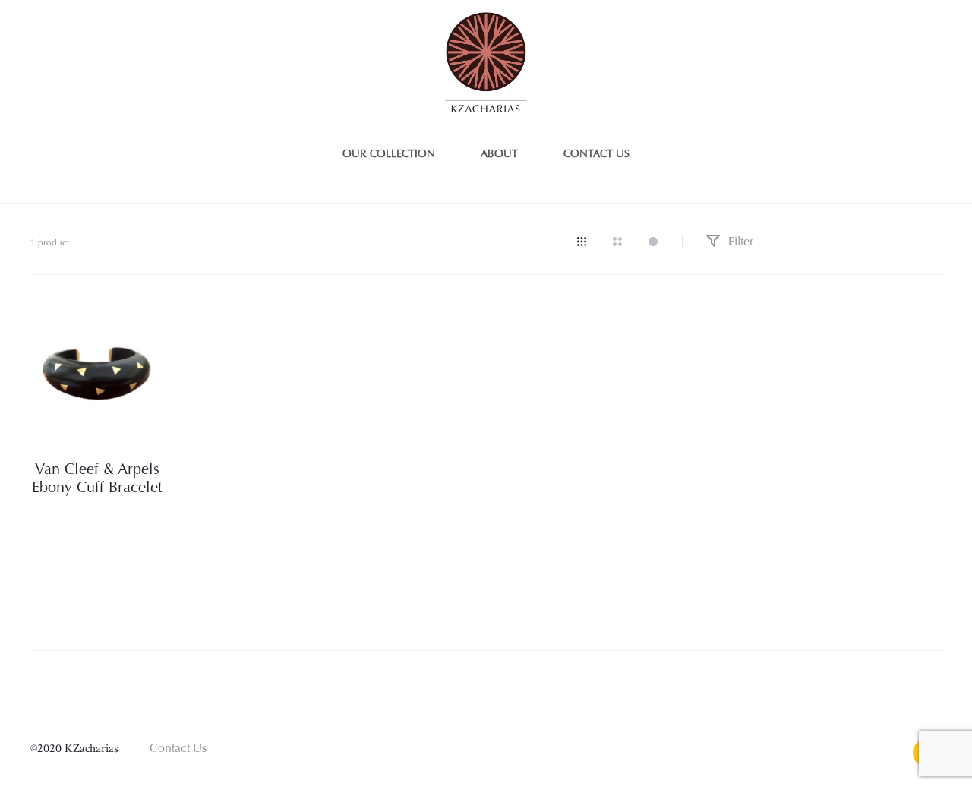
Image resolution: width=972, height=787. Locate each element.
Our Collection (388, 155)
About (499, 155)
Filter (739, 242)
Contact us (596, 155)
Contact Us (178, 749)
